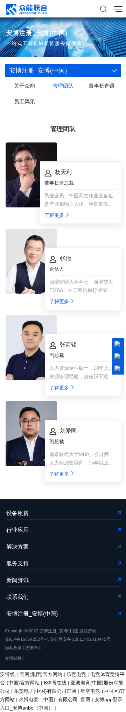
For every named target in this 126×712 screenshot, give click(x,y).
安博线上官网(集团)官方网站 (31, 674)
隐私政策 (13, 647)
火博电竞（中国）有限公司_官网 (54, 699)
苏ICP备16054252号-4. (27, 639)
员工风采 (24, 101)
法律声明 (33, 647)
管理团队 (63, 86)
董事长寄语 (102, 86)
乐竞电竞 (76, 674)
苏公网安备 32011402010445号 (80, 639)
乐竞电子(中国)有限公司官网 (45, 691)
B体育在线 (55, 682)
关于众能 (24, 86)
